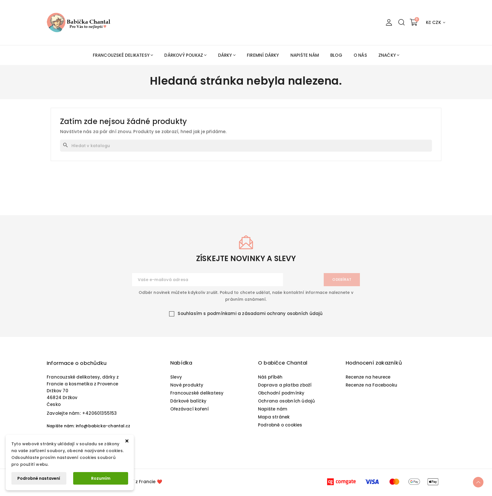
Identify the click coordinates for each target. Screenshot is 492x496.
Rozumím (100, 478)
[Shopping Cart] (413, 22)
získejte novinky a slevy (246, 258)
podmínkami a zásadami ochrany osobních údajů (265, 313)
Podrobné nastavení (38, 478)
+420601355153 (99, 413)
